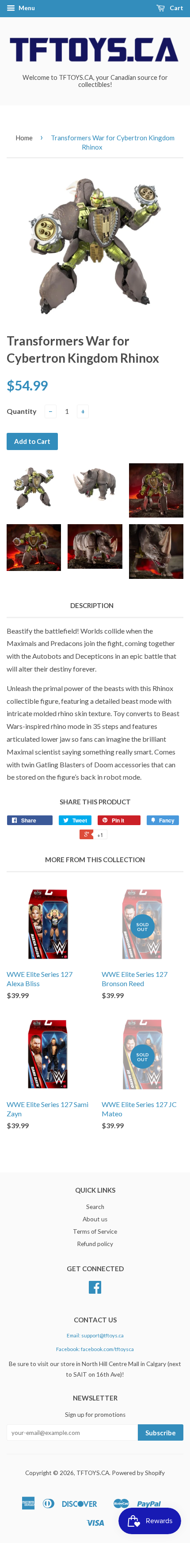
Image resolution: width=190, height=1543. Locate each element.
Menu (26, 7)
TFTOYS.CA (92, 1472)
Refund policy (95, 1243)
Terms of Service (95, 1231)
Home (24, 138)
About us (95, 1219)
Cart (175, 7)
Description (92, 605)
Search (95, 1206)
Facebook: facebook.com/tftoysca (95, 1349)
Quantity (22, 411)
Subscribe (160, 1433)
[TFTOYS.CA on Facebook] (95, 1290)
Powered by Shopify (138, 1472)
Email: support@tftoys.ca (95, 1335)
